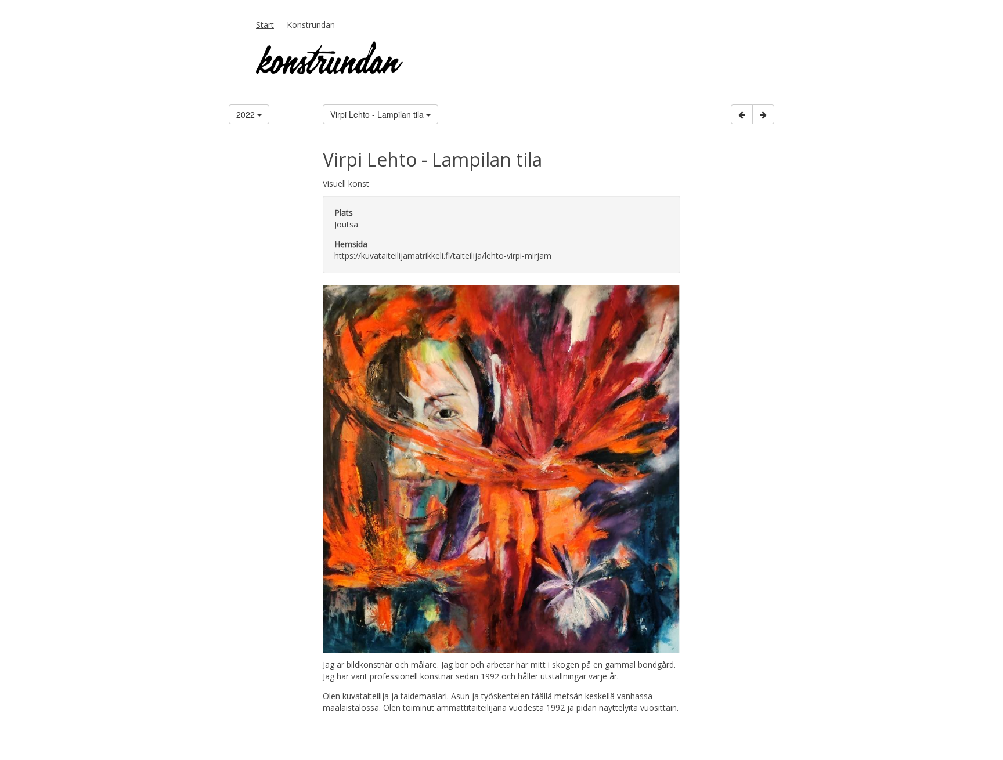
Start (265, 24)
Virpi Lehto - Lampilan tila (378, 114)
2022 (246, 114)
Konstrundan (311, 24)
